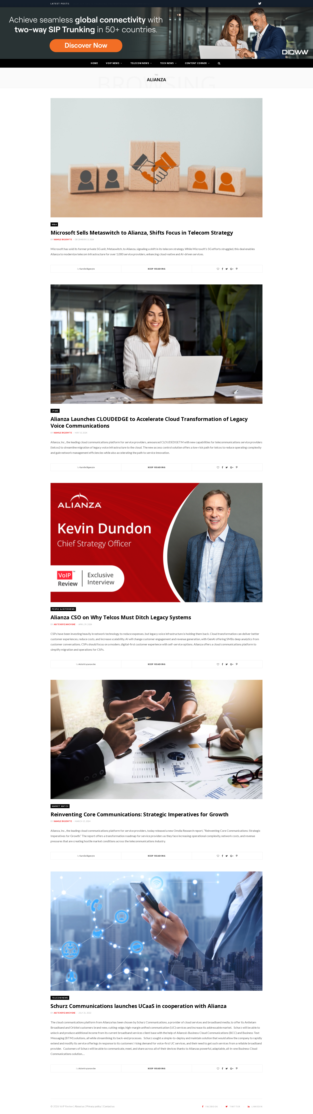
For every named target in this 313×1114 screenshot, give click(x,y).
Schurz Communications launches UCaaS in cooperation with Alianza (138, 1005)
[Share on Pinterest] (236, 269)
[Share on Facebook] (222, 269)
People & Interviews (63, 609)
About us (79, 1106)
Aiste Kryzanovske (65, 624)
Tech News (167, 63)
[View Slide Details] (156, 33)
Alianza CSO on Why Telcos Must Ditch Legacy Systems (121, 617)
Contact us (108, 1106)
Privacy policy (93, 1106)
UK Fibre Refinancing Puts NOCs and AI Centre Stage (108, 4)
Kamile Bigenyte (63, 239)
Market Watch (60, 806)
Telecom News (139, 63)
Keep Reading (157, 268)
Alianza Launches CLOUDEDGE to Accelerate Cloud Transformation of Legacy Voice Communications (149, 422)
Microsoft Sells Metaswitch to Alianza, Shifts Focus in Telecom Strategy (142, 232)
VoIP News (112, 63)
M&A (54, 224)
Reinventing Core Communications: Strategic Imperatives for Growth (140, 814)
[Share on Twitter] (227, 269)
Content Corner (196, 63)
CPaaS (55, 410)
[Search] (218, 63)
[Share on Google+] (231, 269)
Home (94, 63)
